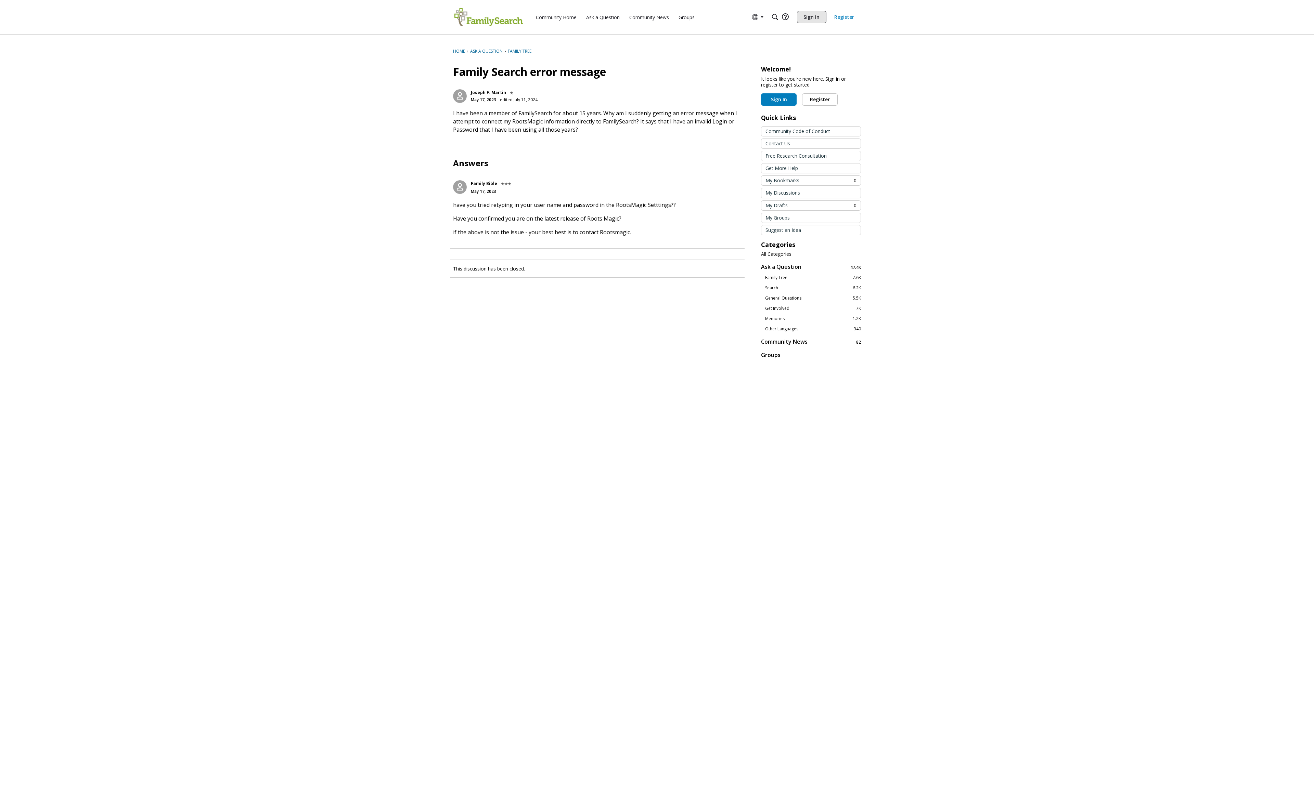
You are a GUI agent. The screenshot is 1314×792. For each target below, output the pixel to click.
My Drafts (810, 205)
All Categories (776, 254)
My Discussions (782, 192)
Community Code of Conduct (797, 131)
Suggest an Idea (783, 230)
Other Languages (813, 329)
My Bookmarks (810, 180)
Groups (771, 355)
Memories (813, 319)
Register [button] (820, 99)
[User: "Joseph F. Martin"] (460, 96)
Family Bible (484, 183)
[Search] (775, 17)
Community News (811, 341)
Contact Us (777, 143)
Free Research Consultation (796, 156)
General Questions (813, 298)
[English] (488, 17)
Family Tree (813, 278)
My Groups (777, 217)
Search (813, 288)
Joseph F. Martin (488, 92)
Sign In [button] (779, 99)
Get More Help (781, 168)
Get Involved (813, 308)
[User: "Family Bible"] (460, 187)
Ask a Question (811, 266)
